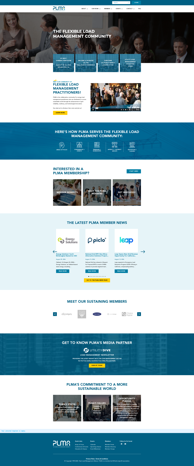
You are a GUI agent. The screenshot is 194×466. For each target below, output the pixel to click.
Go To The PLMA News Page (97, 280)
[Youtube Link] (125, 444)
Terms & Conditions (102, 458)
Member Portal (109, 444)
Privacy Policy (90, 458)
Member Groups (110, 449)
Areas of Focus (79, 444)
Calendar (93, 444)
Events (118, 8)
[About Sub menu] (87, 8)
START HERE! (133, 171)
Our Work (95, 8)
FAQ (139, 8)
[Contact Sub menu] (134, 8)
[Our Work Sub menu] (99, 8)
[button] (88, 276)
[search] (128, 2)
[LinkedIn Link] (121, 444)
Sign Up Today (97, 365)
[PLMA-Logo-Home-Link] (62, 444)
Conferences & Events (81, 446)
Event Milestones (95, 449)
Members (107, 8)
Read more (63, 271)
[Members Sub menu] (111, 8)
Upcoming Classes (95, 446)
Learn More (60, 112)
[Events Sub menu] (122, 8)
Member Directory (110, 446)
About (83, 8)
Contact (129, 8)
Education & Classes (81, 449)
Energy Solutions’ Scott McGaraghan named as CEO (66, 255)
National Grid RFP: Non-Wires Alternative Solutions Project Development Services (96, 255)
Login (136, 2)
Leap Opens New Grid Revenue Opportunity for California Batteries (126, 255)
